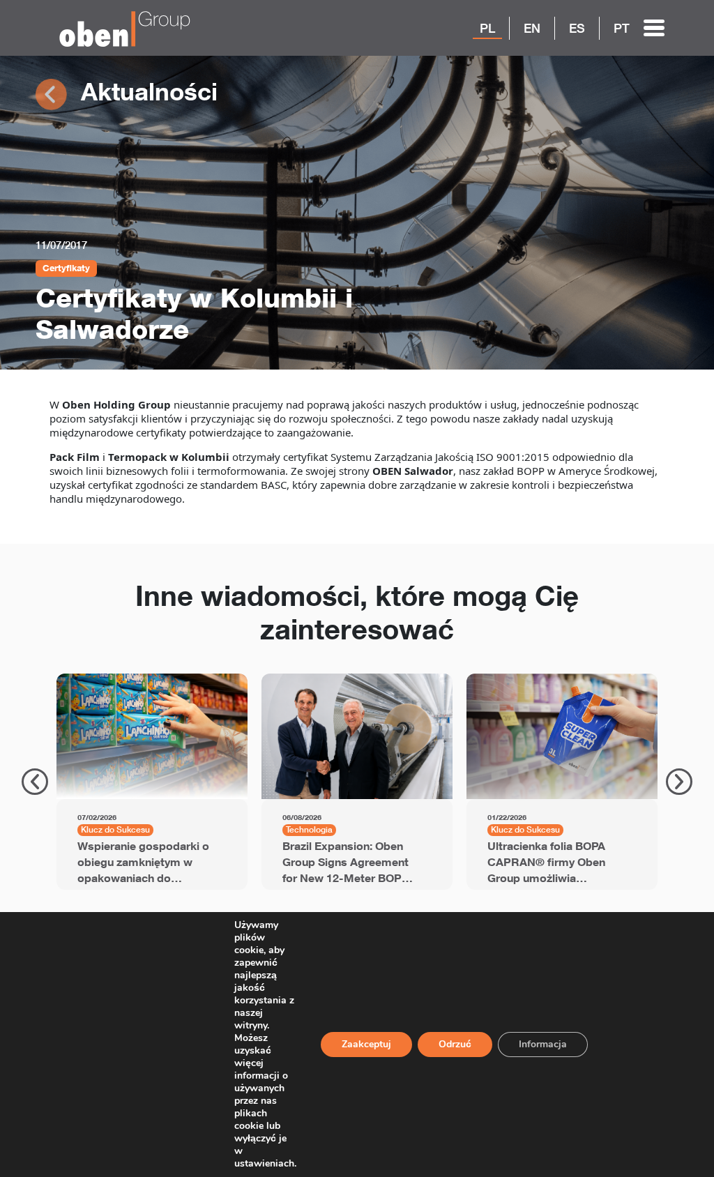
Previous (35, 781)
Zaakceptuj (366, 1044)
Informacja (543, 1044)
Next (679, 781)
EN (532, 28)
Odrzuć (455, 1044)
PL (487, 28)
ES (577, 28)
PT (622, 28)
